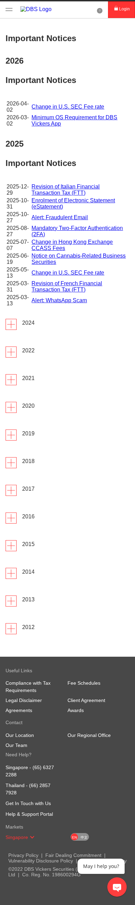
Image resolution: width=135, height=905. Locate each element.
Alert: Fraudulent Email (60, 217)
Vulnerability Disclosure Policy (40, 861)
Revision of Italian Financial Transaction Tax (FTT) (66, 190)
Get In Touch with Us (28, 803)
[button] (32, 837)
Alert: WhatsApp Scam (59, 300)
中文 (84, 837)
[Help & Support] (99, 9)
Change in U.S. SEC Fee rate (68, 107)
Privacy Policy (23, 855)
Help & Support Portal (29, 814)
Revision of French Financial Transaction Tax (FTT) (67, 286)
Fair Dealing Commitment (73, 855)
